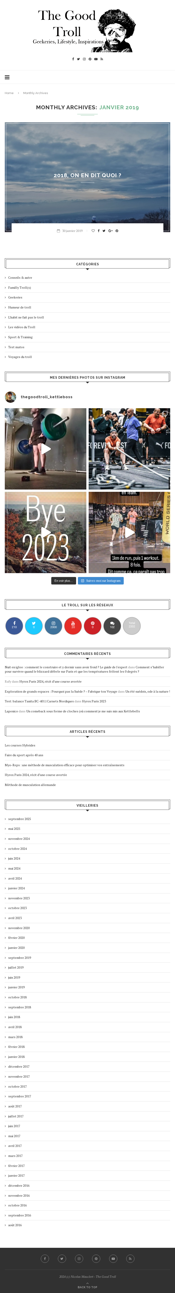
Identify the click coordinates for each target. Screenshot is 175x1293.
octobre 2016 (17, 1205)
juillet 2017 (15, 1116)
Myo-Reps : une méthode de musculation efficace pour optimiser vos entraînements (64, 765)
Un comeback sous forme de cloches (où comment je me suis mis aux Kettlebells (83, 711)
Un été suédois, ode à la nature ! (147, 691)
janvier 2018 (16, 1056)
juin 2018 (14, 1017)
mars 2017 (15, 1156)
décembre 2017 (18, 1066)
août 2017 (15, 1106)
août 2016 (15, 1225)
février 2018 (16, 1046)
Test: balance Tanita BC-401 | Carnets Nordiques (39, 701)
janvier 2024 (16, 888)
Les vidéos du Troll (21, 327)
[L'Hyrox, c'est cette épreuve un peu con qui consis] (129, 449)
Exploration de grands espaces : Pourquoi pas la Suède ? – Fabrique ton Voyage (61, 691)
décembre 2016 (18, 1185)
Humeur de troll (19, 307)
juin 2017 (14, 1126)
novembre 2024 (19, 838)
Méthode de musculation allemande (30, 785)
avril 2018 (15, 1027)
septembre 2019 (19, 957)
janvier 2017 (16, 1175)
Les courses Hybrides (20, 745)
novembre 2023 (19, 898)
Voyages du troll (20, 357)
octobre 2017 (17, 1086)
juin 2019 (14, 977)
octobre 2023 (17, 908)
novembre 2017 (19, 1076)
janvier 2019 (16, 987)
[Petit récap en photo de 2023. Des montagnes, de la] (45, 532)
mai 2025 (14, 828)
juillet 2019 (15, 967)
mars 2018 (15, 1037)
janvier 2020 (16, 947)
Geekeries (15, 297)
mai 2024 (14, 868)
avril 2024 (15, 878)
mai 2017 (14, 1136)
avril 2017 (15, 1146)
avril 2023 (15, 918)
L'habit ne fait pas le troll (26, 317)
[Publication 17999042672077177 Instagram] (129, 532)
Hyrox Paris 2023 (94, 701)
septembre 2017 (19, 1096)
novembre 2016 (19, 1195)
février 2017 (16, 1166)
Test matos (16, 347)
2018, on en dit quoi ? (87, 175)
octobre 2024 (17, 848)
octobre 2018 (17, 997)
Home (9, 93)
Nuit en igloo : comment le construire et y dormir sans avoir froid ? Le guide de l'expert (66, 667)
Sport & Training (20, 337)
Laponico (11, 711)
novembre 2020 (19, 928)
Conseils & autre (20, 277)
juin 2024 (14, 858)
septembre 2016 (19, 1215)
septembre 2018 (19, 1007)
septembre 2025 (19, 819)
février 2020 (16, 937)
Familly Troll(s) (19, 287)
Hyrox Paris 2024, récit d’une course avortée (50, 681)
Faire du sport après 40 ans (24, 755)
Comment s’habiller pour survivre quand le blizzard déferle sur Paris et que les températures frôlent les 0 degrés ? (84, 669)
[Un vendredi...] (45, 449)
